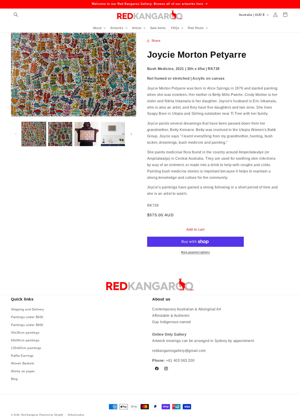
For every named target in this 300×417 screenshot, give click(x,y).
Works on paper (23, 371)
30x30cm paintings (25, 332)
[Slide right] (131, 134)
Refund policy (76, 414)
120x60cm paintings (26, 348)
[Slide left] (16, 134)
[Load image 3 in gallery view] (86, 134)
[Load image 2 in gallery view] (60, 134)
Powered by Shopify (51, 414)
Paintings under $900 (27, 325)
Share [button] (156, 40)
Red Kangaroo (29, 414)
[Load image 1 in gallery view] (34, 134)
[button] (16, 15)
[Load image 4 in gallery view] (113, 134)
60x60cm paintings (25, 340)
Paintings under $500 (27, 317)
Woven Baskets (22, 363)
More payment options (195, 252)
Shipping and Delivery (27, 309)
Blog (14, 379)
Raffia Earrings (22, 356)
